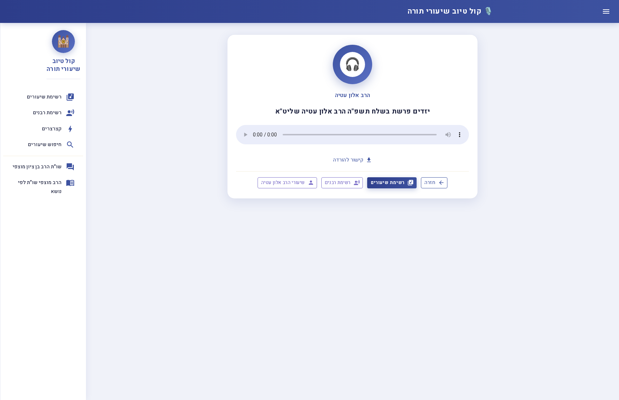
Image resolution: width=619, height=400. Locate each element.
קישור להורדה (348, 160)
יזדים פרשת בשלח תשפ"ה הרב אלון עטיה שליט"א (352, 111)
